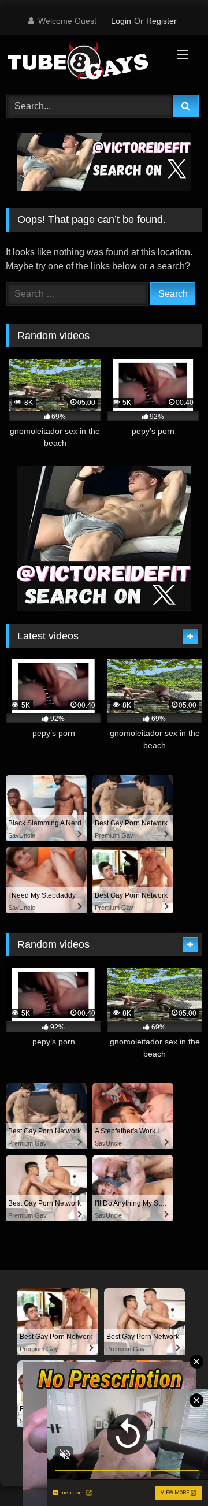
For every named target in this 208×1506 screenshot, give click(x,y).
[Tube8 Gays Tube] (85, 62)
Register (161, 20)
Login (121, 20)
